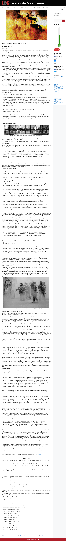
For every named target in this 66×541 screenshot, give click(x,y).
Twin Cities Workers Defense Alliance (58, 103)
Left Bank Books (56, 91)
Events (38, 7)
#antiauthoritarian (13, 535)
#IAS (17, 535)
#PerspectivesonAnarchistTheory (34, 535)
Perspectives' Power (10, 533)
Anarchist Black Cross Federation (59, 78)
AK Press (55, 77)
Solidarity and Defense (57, 99)
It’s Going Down (56, 89)
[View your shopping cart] (64, 7)
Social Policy (28, 448)
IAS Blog (33, 7)
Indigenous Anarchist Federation (59, 88)
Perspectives (15, 7)
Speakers (27, 7)
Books (21, 7)
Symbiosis (55, 100)
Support (48, 7)
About (2, 7)
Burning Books (56, 84)
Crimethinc (55, 85)
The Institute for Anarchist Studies (27, 3)
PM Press (55, 95)
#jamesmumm (26, 535)
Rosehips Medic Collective (58, 98)
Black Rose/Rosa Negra (57, 82)
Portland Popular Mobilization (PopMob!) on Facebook (58, 97)
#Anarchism (9, 535)
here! (40, 454)
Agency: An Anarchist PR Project (59, 76)
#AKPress (4, 535)
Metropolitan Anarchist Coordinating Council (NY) (58, 93)
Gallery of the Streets (57, 87)
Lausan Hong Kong (57, 90)
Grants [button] (7, 7)
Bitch (55, 80)
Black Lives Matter (57, 81)
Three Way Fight (56, 101)
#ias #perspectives (21, 535)
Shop (43, 7)
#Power (41, 535)
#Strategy (43, 535)
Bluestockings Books (57, 83)
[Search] (63, 21)
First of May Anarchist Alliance (59, 86)
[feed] (55, 62)
